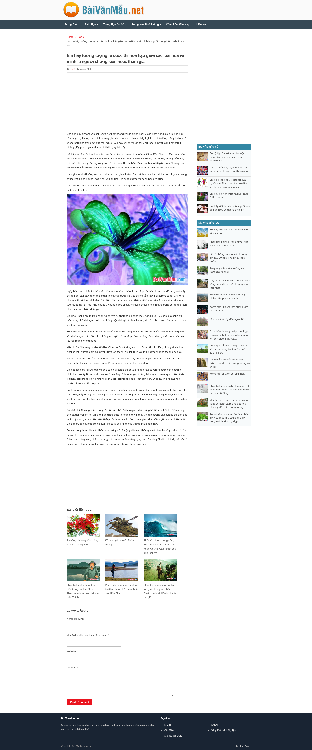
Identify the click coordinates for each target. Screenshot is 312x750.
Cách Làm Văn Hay (177, 24)
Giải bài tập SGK (173, 735)
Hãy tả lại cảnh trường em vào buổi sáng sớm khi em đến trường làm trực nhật (230, 284)
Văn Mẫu (169, 730)
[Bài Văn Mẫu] (103, 16)
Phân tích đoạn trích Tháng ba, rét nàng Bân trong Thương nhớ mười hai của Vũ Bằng (229, 389)
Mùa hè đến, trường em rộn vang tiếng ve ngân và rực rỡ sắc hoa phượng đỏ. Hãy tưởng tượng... (229, 404)
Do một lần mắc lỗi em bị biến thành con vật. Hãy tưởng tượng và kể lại (230, 363)
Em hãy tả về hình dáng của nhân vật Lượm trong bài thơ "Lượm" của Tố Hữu (229, 349)
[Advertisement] (127, 102)
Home (70, 36)
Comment (72, 667)
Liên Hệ (201, 24)
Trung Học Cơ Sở (114, 24)
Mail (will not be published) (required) (88, 635)
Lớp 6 (81, 36)
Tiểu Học (91, 24)
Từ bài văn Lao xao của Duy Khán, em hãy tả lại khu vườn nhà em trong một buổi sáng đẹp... (229, 418)
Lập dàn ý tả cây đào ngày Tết (227, 319)
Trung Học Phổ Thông (146, 24)
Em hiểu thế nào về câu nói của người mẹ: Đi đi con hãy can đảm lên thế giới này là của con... (229, 183)
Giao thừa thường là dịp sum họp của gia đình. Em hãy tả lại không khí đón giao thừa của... (229, 335)
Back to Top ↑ (243, 746)
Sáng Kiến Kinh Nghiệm (223, 730)
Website (71, 651)
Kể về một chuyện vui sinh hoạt (227, 373)
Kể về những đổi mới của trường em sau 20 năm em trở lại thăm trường (228, 258)
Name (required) (76, 618)
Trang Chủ (71, 24)
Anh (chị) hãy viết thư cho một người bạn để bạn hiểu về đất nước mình (227, 157)
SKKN (214, 725)
